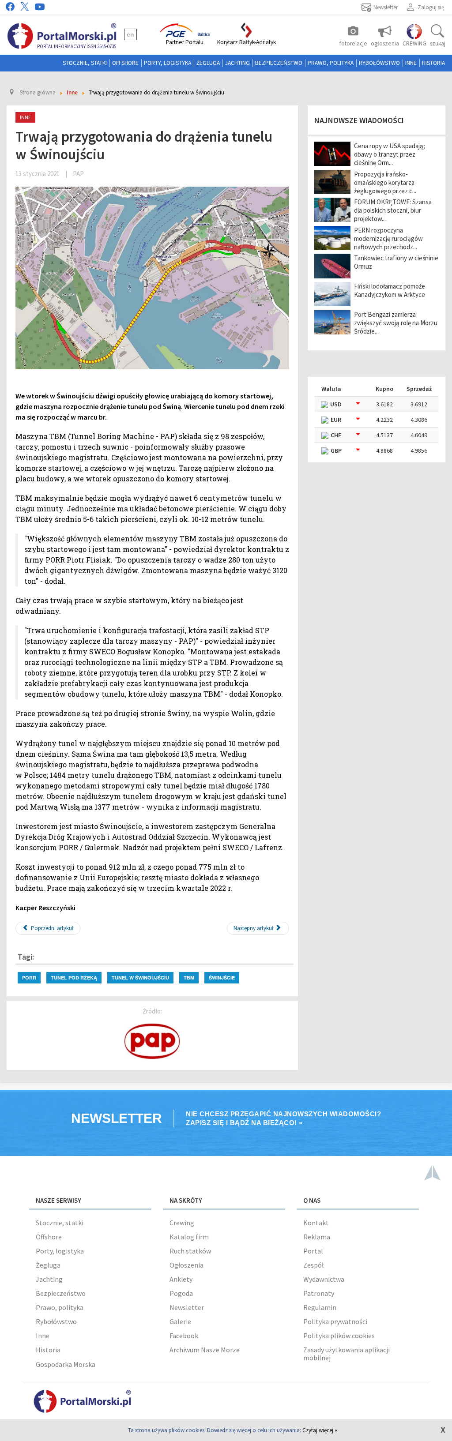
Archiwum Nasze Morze (205, 1349)
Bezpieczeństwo (278, 63)
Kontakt (316, 1222)
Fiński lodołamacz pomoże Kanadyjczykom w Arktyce (389, 290)
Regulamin (319, 1307)
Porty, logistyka (167, 63)
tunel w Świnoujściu (140, 977)
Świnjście (222, 977)
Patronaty (318, 1293)
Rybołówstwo (379, 63)
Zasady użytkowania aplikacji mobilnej (346, 1353)
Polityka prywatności (335, 1321)
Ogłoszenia (186, 1265)
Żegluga (208, 63)
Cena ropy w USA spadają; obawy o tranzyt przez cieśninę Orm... (389, 154)
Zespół (313, 1265)
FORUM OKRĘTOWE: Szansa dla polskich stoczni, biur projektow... (393, 210)
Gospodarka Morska (65, 1364)
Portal (313, 1250)
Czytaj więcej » (319, 1430)
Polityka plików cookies (339, 1335)
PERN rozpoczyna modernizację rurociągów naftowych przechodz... (388, 238)
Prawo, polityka (331, 63)
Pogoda (181, 1293)
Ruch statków (190, 1250)
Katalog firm (189, 1236)
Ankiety (181, 1279)
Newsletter (187, 1307)
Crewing (182, 1222)
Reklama (316, 1236)
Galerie (180, 1321)
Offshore (125, 63)
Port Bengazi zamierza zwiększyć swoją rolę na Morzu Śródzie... (395, 322)
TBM (189, 977)
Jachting (237, 63)
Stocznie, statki (85, 63)
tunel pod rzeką (74, 977)
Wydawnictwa (323, 1279)
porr (29, 977)
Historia (433, 63)
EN (130, 34)
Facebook (184, 1335)
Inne (411, 63)
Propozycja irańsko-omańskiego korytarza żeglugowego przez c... (385, 182)
